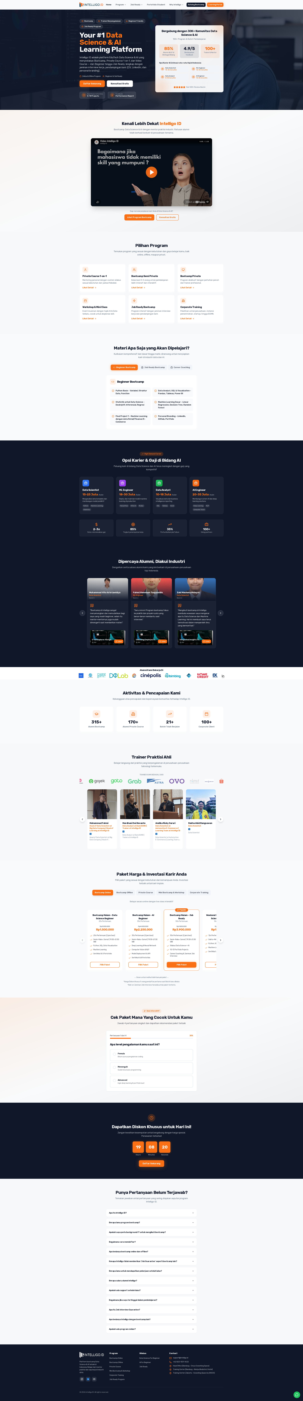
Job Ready (135, 5)
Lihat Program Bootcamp (139, 217)
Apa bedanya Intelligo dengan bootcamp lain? (129, 1319)
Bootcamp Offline (124, 892)
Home (108, 5)
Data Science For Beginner (149, 1358)
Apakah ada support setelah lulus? (124, 1290)
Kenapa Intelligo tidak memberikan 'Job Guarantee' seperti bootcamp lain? (143, 1261)
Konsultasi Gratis (120, 83)
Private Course (145, 892)
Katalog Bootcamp (196, 5)
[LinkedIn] (88, 1379)
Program (120, 5)
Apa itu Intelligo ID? (118, 1213)
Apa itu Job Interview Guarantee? (124, 1310)
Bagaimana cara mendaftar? (122, 1242)
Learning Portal (215, 5)
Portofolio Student (156, 5)
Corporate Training (199, 892)
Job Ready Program (117, 1379)
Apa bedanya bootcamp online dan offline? (128, 1251)
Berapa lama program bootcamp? (124, 1222)
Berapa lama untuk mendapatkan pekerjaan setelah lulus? (135, 1271)
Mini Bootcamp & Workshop (171, 892)
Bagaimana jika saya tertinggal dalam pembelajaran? (133, 1300)
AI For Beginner (145, 1362)
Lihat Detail (88, 288)
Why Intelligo (175, 5)
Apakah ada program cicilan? (122, 1329)
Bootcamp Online (103, 892)
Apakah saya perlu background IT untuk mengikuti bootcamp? (137, 1232)
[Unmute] (207, 201)
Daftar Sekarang (92, 83)
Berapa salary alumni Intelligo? (123, 1281)
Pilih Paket (105, 965)
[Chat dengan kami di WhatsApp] (297, 1394)
